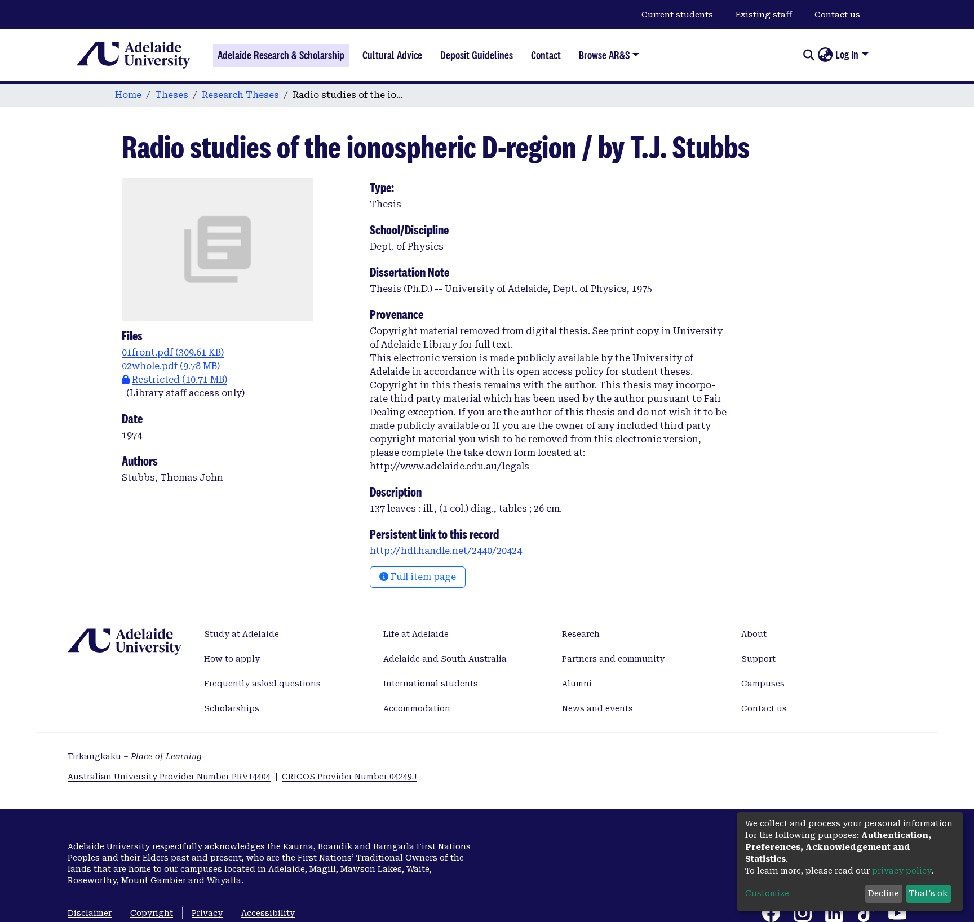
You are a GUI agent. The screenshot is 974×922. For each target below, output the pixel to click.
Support (758, 658)
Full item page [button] (422, 576)
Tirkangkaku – (135, 756)
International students (430, 683)
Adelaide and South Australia (445, 658)
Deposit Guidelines (476, 55)
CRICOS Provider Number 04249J (349, 776)
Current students (677, 14)
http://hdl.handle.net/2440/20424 (446, 551)
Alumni (577, 683)
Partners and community (613, 658)
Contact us (837, 14)
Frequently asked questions (262, 683)
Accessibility (268, 912)
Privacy (207, 912)
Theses (171, 95)
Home (128, 95)
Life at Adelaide (416, 634)
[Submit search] (809, 55)
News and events (597, 708)
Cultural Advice (392, 55)
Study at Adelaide (241, 634)
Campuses (763, 683)
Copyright (151, 912)
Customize (767, 893)
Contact (546, 55)
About (754, 634)
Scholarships (231, 708)
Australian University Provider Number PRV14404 (169, 776)
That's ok (928, 893)
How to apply (232, 658)
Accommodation (416, 708)
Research (581, 634)
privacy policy (901, 870)
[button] (825, 55)
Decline (883, 893)
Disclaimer (90, 912)
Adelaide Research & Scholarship (281, 55)
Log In (846, 54)
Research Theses (240, 95)
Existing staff (764, 14)
